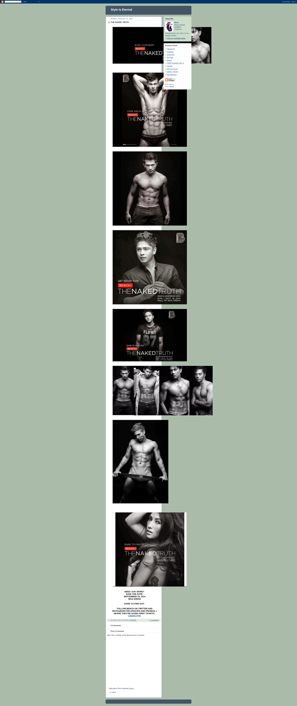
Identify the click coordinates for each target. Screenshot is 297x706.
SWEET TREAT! (172, 72)
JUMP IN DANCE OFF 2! (175, 63)
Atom (131, 688)
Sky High (170, 57)
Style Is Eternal (121, 9)
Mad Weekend (172, 75)
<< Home (113, 692)
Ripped (169, 60)
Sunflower (170, 52)
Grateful (169, 66)
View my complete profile (176, 38)
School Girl (170, 54)
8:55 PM (133, 620)
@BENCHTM (134, 616)
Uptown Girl (171, 49)
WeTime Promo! (172, 69)
